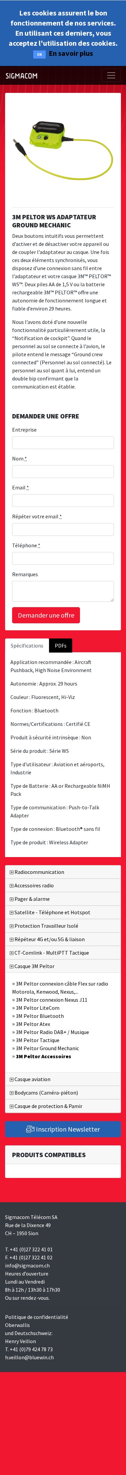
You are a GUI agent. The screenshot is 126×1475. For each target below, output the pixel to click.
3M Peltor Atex (32, 1024)
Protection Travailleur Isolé (45, 925)
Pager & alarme (31, 898)
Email (20, 487)
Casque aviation (31, 1079)
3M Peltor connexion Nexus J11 (51, 999)
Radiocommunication (38, 872)
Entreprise (24, 429)
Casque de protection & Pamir (47, 1106)
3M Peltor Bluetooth (39, 1015)
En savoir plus (71, 53)
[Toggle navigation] (111, 75)
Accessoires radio (33, 885)
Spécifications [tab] (27, 645)
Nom (19, 458)
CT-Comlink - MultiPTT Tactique (51, 952)
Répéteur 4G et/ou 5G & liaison (49, 939)
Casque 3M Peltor (33, 966)
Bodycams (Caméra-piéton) (45, 1092)
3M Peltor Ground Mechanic (47, 1048)
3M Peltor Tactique (37, 1040)
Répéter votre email (37, 516)
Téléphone (26, 545)
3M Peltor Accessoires (43, 1056)
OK (39, 54)
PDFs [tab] (61, 645)
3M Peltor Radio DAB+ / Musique (52, 1032)
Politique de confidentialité (36, 1317)
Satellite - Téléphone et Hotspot (51, 912)
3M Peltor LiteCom (37, 1007)
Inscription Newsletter (67, 1129)
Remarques (25, 574)
